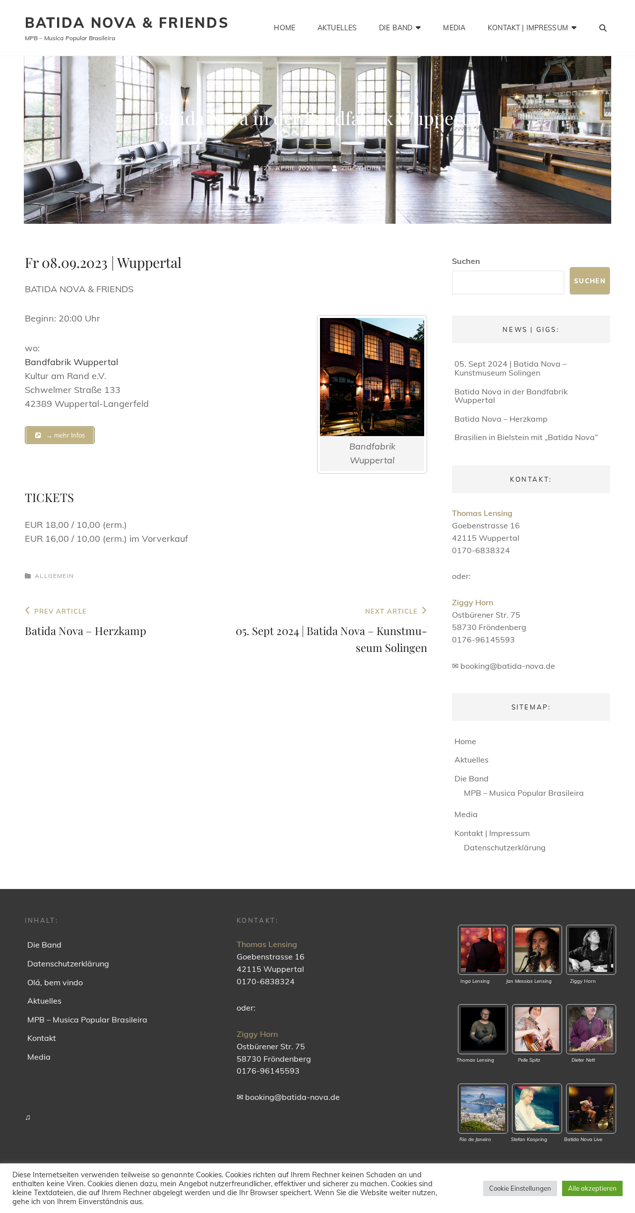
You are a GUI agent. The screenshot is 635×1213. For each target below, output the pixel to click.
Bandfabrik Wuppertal (71, 362)
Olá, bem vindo (55, 982)
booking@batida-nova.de (507, 666)
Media (454, 27)
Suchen (466, 261)
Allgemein (54, 575)
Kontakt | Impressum (528, 27)
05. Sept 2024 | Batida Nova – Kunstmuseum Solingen (510, 368)
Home (284, 27)
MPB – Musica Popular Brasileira (524, 793)
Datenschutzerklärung (505, 847)
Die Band (395, 27)
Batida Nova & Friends (127, 22)
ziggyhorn (361, 168)
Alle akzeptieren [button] (592, 1188)
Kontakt (41, 1038)
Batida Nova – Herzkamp (501, 419)
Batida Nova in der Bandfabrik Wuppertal (511, 395)
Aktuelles (337, 27)
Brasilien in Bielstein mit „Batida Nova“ (526, 437)
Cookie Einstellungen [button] (520, 1188)
